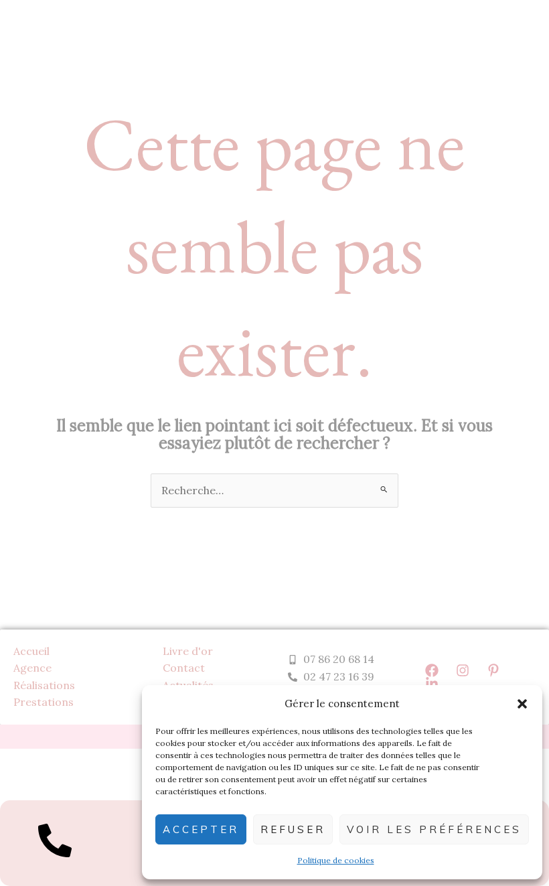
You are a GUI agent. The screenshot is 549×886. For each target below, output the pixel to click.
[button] (522, 704)
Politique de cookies (335, 860)
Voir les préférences (434, 829)
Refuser (292, 829)
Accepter (201, 829)
